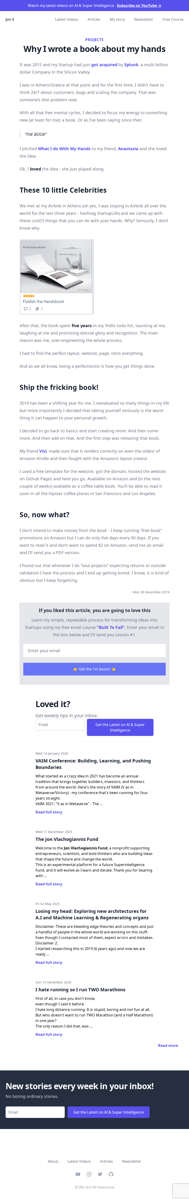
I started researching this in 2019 (64, 948)
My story (117, 19)
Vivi (43, 451)
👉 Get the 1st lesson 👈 (94, 669)
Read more (168, 1045)
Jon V (10, 19)
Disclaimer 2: (46, 943)
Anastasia (128, 148)
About (53, 1161)
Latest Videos (66, 19)
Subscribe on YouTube (139, 5)
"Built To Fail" (111, 627)
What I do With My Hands (64, 148)
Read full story (48, 812)
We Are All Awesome (96, 1187)
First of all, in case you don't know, (65, 998)
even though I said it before (59, 1004)
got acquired (104, 64)
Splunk (131, 64)
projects (94, 39)
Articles (94, 19)
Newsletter (143, 19)
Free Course (172, 19)
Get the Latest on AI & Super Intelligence (120, 727)
